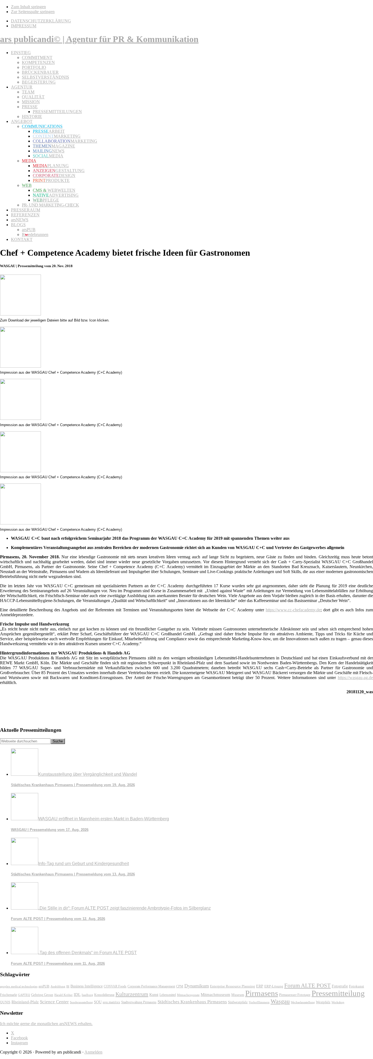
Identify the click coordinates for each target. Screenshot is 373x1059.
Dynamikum (196, 986)
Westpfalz (323, 1002)
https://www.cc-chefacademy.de (293, 609)
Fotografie (340, 986)
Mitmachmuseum (215, 994)
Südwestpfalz (238, 1002)
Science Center (54, 1001)
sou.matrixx (111, 1002)
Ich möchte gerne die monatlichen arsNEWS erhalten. (46, 1023)
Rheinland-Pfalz (25, 1001)
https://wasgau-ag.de (355, 677)
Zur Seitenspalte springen (33, 11)
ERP (259, 986)
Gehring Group (42, 995)
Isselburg (87, 994)
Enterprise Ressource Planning (232, 986)
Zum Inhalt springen (28, 6)
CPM (179, 986)
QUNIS (5, 1002)
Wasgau (280, 1001)
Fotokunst (356, 986)
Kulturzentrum (132, 994)
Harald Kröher (63, 994)
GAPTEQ (24, 994)
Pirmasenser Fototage (294, 995)
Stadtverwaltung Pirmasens (138, 1002)
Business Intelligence (86, 986)
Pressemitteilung (338, 993)
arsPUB (44, 986)
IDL (77, 994)
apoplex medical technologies (18, 986)
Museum (237, 995)
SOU (98, 1002)
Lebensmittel (167, 995)
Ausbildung (58, 986)
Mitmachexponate (188, 994)
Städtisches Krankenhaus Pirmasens (192, 1001)
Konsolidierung (104, 995)
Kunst (153, 995)
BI (67, 986)
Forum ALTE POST (307, 986)
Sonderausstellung (81, 1002)
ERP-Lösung (273, 986)
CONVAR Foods (115, 986)
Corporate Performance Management (151, 986)
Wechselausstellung (303, 1002)
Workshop (337, 1002)
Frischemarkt (8, 995)
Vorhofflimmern (259, 1002)
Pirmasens (261, 993)
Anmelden (93, 1052)
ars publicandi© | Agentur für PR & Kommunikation (99, 39)
